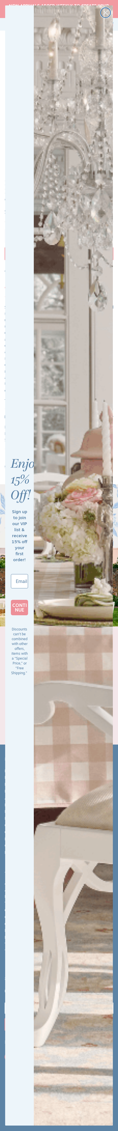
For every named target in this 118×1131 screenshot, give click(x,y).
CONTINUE (19, 607)
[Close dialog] (106, 13)
